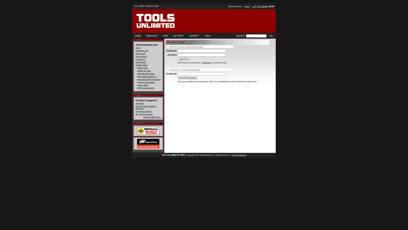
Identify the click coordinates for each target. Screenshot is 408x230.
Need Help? (141, 62)
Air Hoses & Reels (143, 111)
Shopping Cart (142, 51)
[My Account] (178, 36)
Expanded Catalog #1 (147, 77)
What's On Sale (144, 71)
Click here (206, 63)
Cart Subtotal (262, 6)
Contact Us (140, 59)
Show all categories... (152, 117)
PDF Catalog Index (146, 88)
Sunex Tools (143, 85)
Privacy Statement (239, 155)
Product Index (142, 65)
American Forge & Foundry (149, 79)
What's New (143, 68)
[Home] (162, 23)
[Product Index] (151, 36)
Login (246, 6)
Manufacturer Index (146, 74)
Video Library (141, 56)
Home (138, 48)
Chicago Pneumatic (146, 82)
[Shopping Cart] (165, 36)
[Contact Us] (194, 36)
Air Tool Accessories (144, 114)
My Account (141, 54)
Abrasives (140, 103)
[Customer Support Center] (207, 36)
